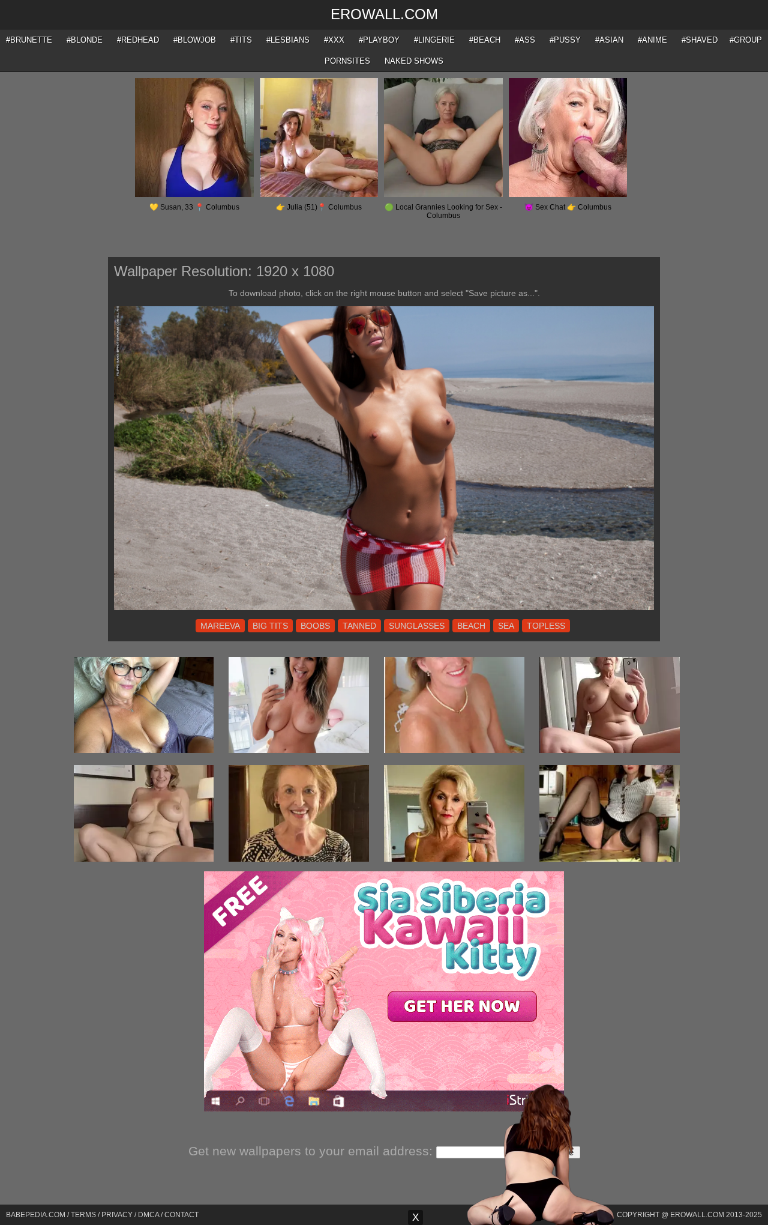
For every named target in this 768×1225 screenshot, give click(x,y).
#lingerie (434, 39)
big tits (270, 626)
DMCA (148, 1215)
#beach (484, 39)
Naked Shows (414, 60)
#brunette (29, 39)
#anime (652, 39)
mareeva (220, 626)
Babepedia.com (35, 1215)
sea (506, 626)
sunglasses (417, 626)
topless (546, 626)
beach (471, 626)
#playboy (379, 39)
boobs (315, 626)
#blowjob (194, 39)
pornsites (347, 60)
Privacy (117, 1215)
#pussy (565, 39)
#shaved (700, 39)
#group (746, 39)
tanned (359, 626)
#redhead (138, 39)
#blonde (85, 39)
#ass (525, 39)
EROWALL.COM (384, 14)
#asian (609, 39)
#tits (241, 39)
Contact (181, 1215)
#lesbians (288, 39)
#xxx (334, 39)
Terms (83, 1215)
